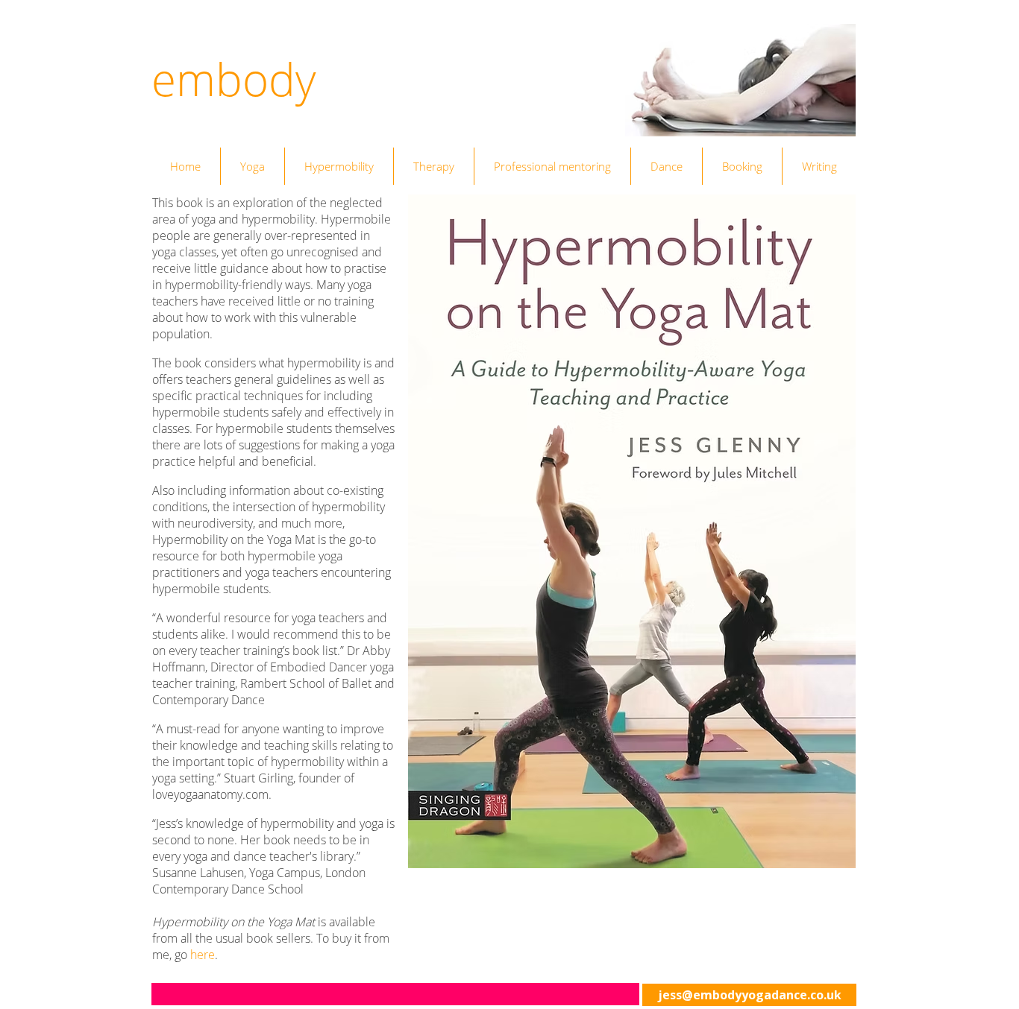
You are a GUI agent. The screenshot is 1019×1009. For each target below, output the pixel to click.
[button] (395, 994)
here (202, 954)
